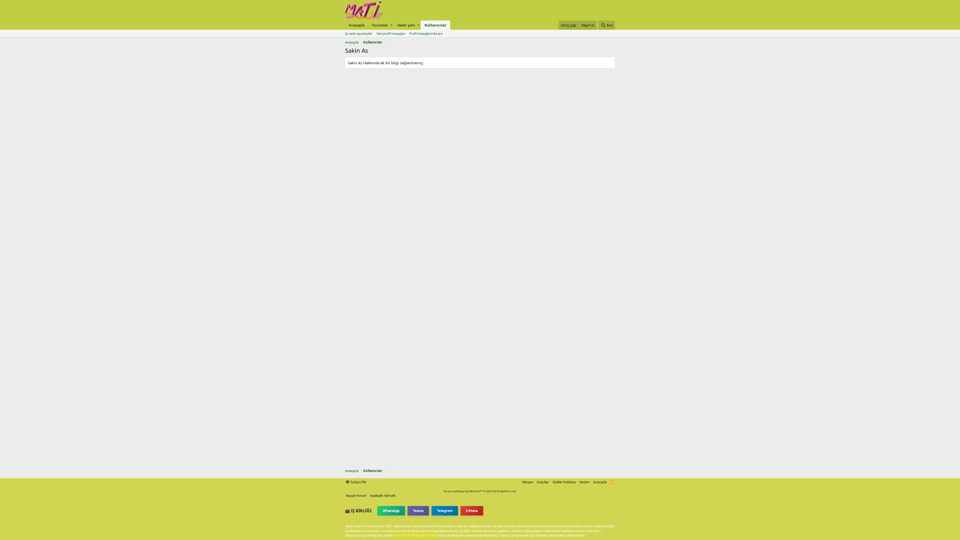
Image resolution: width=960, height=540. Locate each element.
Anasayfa (356, 25)
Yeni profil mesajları (390, 33)
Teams (418, 510)
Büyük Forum (356, 495)
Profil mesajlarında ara (425, 33)
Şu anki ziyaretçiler (358, 33)
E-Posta (472, 510)
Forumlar (380, 25)
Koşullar (543, 482)
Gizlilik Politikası (564, 482)
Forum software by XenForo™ (480, 491)
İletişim (527, 482)
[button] (391, 25)
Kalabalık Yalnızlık (383, 495)
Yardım (584, 482)
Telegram (444, 510)
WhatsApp (391, 510)
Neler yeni (406, 25)
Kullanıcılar (435, 25)
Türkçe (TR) (357, 482)
